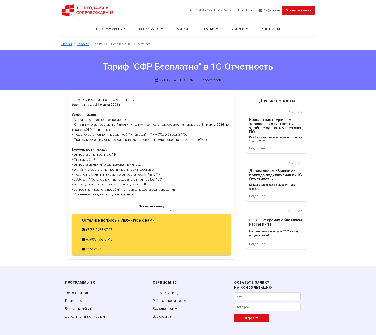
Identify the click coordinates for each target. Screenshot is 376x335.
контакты (270, 29)
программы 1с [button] (109, 29)
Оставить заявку (298, 10)
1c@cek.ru (271, 10)
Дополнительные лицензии (85, 316)
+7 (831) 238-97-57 (98, 230)
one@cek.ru (94, 249)
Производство (76, 301)
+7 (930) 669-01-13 (99, 239)
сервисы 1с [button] (149, 29)
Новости (83, 44)
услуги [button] (238, 29)
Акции (182, 29)
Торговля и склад (78, 293)
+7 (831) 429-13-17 (207, 10)
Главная (66, 44)
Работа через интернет (170, 301)
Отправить (251, 318)
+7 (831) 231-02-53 (242, 10)
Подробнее (257, 148)
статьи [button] (208, 29)
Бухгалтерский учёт (79, 309)
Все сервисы (162, 316)
